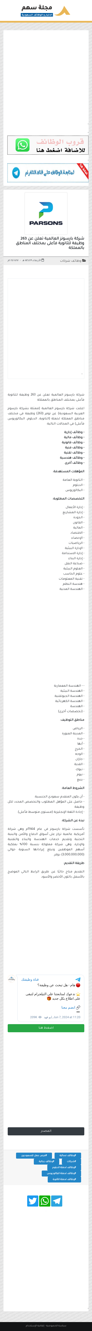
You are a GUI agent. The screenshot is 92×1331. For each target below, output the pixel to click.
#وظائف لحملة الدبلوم (64, 1167)
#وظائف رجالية (46, 1161)
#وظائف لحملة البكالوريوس (61, 1173)
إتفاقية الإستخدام (35, 1326)
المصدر (46, 1131)
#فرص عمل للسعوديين (34, 1155)
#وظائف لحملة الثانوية (64, 1179)
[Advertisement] (46, 76)
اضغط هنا (46, 1028)
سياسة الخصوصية (56, 1326)
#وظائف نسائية (68, 1155)
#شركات (71, 1161)
